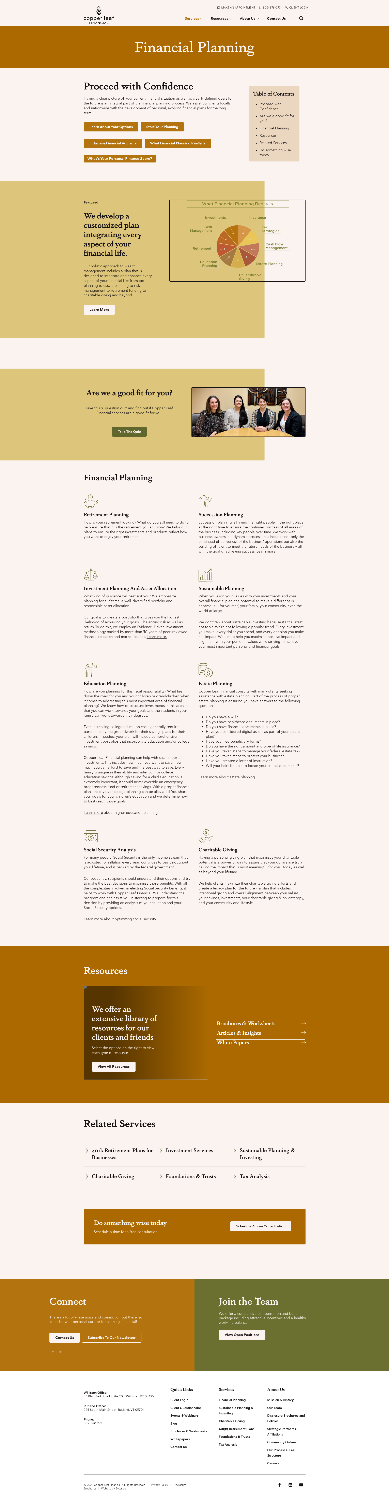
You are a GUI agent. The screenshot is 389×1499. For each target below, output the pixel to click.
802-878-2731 (272, 7)
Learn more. (157, 636)
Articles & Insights (239, 1032)
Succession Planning (221, 514)
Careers (273, 1463)
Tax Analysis (254, 1176)
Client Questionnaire (185, 1408)
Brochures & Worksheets (246, 1023)
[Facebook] (279, 1485)
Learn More (99, 309)
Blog (173, 1424)
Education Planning (105, 683)
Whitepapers (180, 1439)
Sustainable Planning (221, 588)
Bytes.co (121, 1488)
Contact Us (276, 18)
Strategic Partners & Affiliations (282, 1432)
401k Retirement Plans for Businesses (122, 1153)
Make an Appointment (238, 7)
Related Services (273, 142)
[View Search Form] (301, 18)
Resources (268, 135)
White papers (233, 1042)
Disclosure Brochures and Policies (286, 1418)
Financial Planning (274, 128)
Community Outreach (283, 1442)
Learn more (266, 551)
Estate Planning (215, 683)
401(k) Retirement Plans (236, 1429)
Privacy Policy (159, 1485)
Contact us (64, 1337)
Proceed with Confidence (270, 106)
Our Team (274, 1408)
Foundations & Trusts (191, 1176)
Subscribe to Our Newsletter (112, 1337)
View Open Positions (242, 1334)
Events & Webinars (184, 1416)
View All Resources (114, 1066)
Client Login (299, 7)
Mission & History (280, 1400)
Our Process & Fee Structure (281, 1453)
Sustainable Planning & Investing (267, 1153)
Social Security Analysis (110, 849)
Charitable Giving (218, 849)
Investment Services (189, 1150)
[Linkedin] (290, 1485)
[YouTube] (301, 1485)
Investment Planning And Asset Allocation (130, 588)
